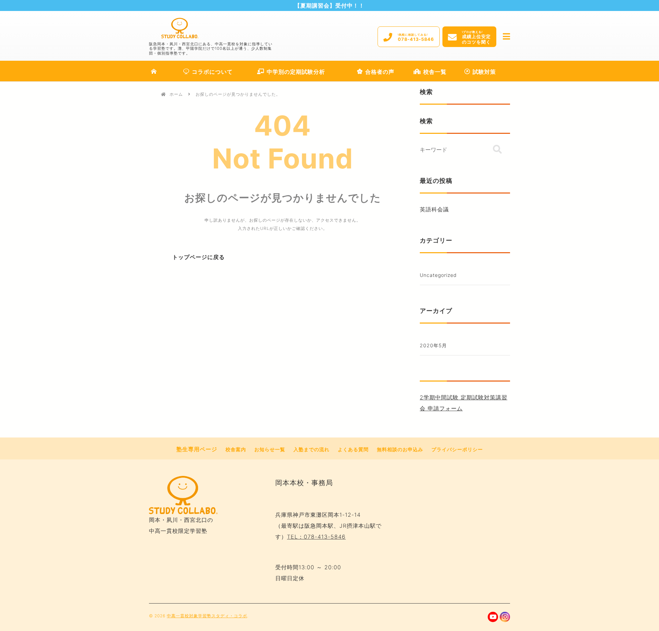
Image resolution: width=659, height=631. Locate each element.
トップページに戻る (198, 257)
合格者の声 (379, 71)
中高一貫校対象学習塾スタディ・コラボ (207, 615)
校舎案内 (236, 449)
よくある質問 (353, 449)
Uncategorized (438, 275)
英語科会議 (434, 209)
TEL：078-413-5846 (316, 536)
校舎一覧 (435, 71)
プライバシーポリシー (457, 449)
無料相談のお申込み (400, 449)
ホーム (176, 94)
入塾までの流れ (311, 449)
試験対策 (484, 71)
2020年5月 (433, 345)
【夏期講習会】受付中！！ (329, 5)
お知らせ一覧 (269, 449)
